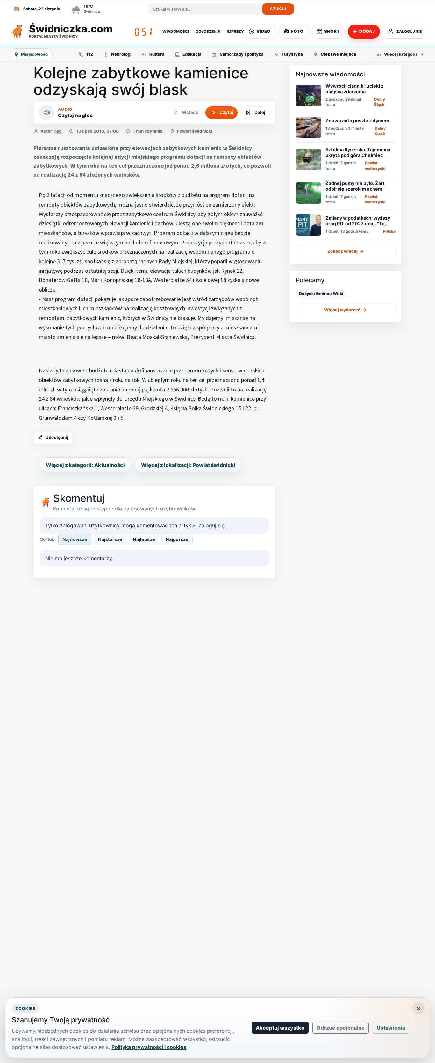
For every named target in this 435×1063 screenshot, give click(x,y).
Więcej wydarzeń (345, 309)
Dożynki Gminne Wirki (321, 293)
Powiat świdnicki (194, 131)
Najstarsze (110, 539)
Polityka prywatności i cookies (148, 1047)
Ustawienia (391, 1027)
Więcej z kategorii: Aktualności (85, 465)
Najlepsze (144, 539)
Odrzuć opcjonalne (341, 1027)
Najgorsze (177, 539)
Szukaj (278, 8)
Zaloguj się (211, 525)
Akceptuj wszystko (280, 1027)
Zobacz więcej (345, 251)
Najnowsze (74, 539)
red (58, 131)
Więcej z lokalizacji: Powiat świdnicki (188, 465)
